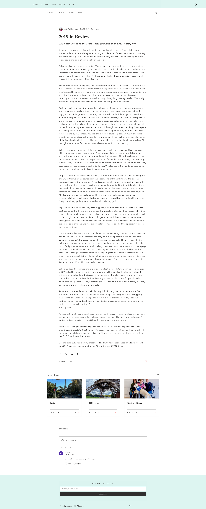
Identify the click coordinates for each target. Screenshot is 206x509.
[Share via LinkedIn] (72, 354)
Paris (52, 402)
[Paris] (64, 388)
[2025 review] (103, 388)
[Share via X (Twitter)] (66, 354)
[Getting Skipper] (141, 388)
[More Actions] (145, 453)
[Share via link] (77, 354)
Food (80, 13)
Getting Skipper (134, 402)
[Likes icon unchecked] (66, 463)
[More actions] (145, 29)
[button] (156, 13)
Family (71, 13)
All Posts (50, 13)
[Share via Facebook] (60, 354)
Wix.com (80, 506)
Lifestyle (61, 13)
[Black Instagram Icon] (195, 4)
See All (156, 375)
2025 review (94, 402)
